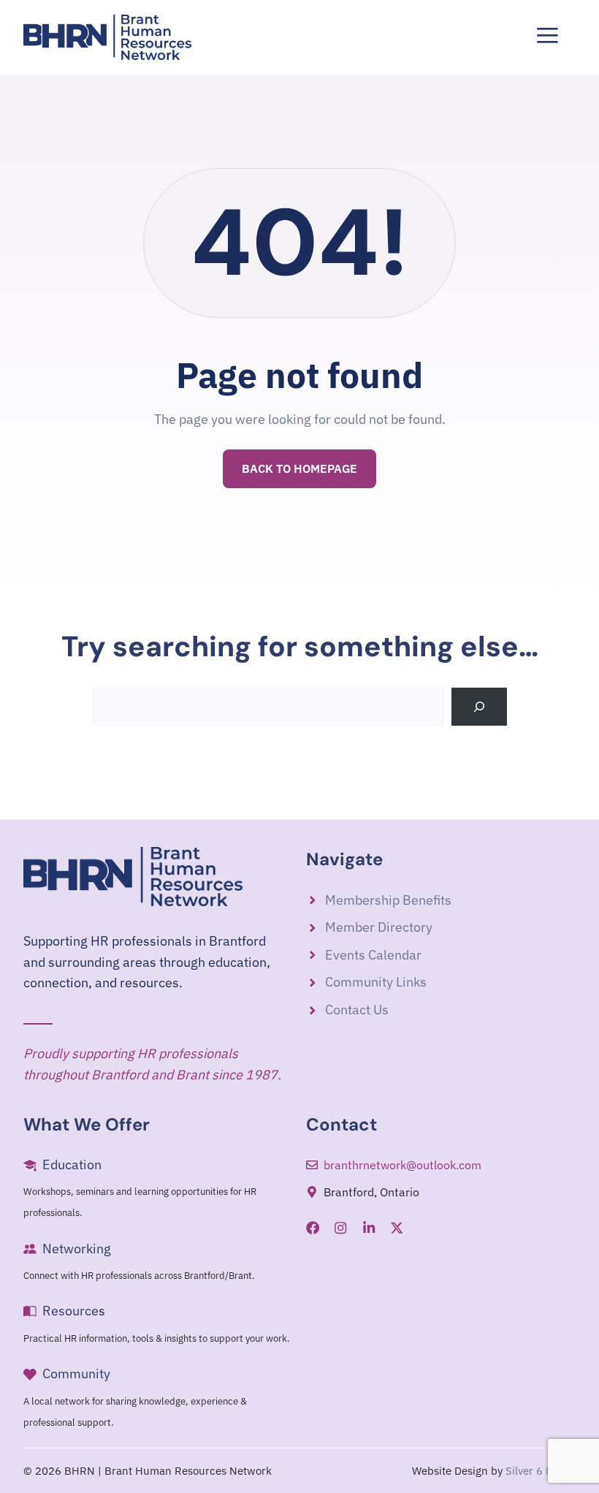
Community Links (376, 981)
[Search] (479, 707)
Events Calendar (373, 954)
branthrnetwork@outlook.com (402, 1165)
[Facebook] (312, 1227)
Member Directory (378, 927)
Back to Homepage (299, 468)
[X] (396, 1227)
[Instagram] (340, 1227)
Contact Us (357, 1009)
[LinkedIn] (368, 1227)
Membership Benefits (388, 900)
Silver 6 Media (540, 1470)
